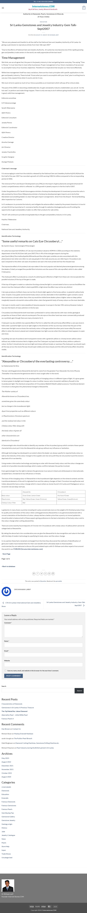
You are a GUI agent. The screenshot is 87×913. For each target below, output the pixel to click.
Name (6, 641)
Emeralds (5, 798)
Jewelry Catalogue (8, 835)
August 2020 (6, 777)
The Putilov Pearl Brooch (23, 738)
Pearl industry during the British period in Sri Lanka (35, 748)
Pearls (4, 843)
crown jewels (6, 787)
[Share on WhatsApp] (34, 573)
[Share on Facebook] (37, 573)
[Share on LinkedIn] (53, 573)
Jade (3, 831)
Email (6, 651)
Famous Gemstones (9, 805)
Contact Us (16, 729)
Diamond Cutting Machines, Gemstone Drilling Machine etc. (37, 743)
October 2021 (7, 773)
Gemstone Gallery (8, 817)
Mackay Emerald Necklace (23, 734)
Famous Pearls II (8, 719)
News (4, 839)
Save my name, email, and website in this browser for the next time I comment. (33, 671)
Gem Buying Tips (8, 813)
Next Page (6, 554)
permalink (59, 581)
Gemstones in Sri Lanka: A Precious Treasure (18, 707)
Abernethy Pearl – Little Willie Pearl (15, 715)
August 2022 (6, 762)
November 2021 (7, 769)
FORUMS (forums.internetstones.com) (28, 549)
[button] (3, 7)
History (4, 828)
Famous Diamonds (8, 802)
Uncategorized (7, 857)
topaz (4, 850)
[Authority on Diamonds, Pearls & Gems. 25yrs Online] (43, 8)
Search (4, 686)
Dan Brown (6, 729)
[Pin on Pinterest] (49, 573)
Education (43, 22)
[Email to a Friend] (45, 573)
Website (7, 660)
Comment (8, 623)
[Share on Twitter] (41, 573)
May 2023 (5, 758)
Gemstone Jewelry (8, 820)
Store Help (5, 846)
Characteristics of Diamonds (12, 704)
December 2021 (7, 766)
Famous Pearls (7, 809)
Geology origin (7, 824)
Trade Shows (6, 854)
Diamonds (5, 791)
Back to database (9, 566)
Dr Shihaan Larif (53, 35)
